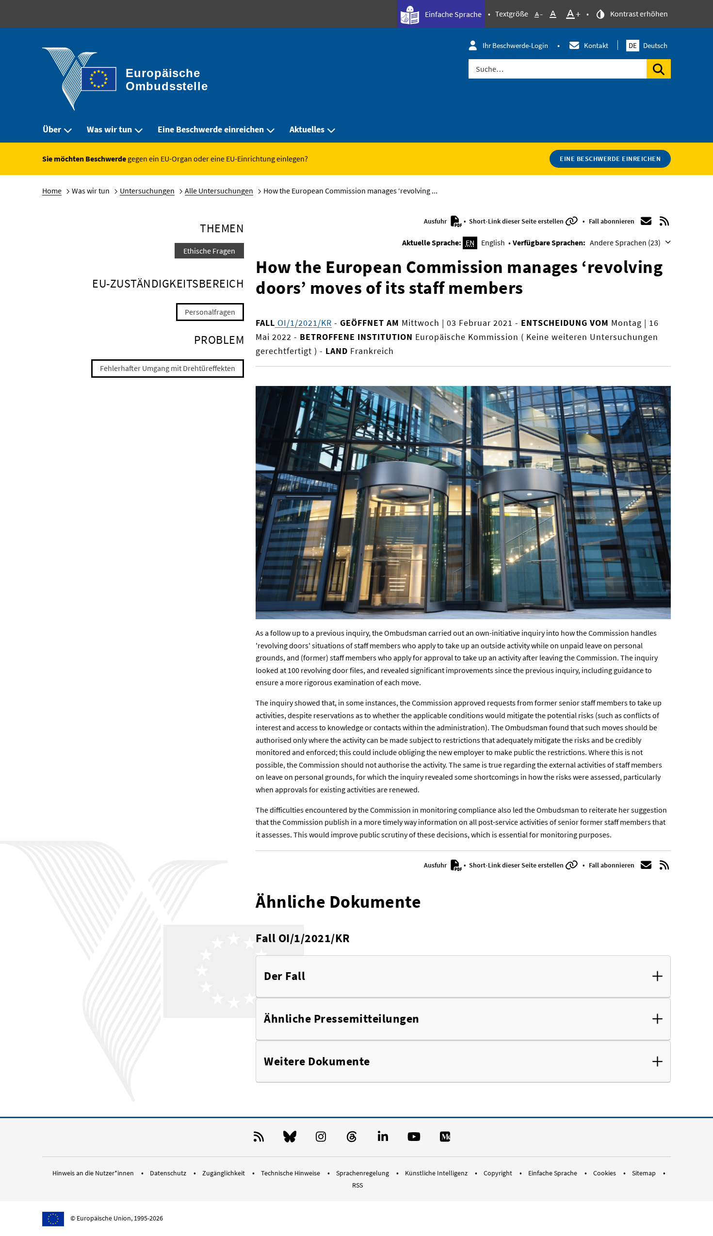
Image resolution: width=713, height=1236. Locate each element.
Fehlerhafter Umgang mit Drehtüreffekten (167, 368)
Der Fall (284, 976)
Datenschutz (169, 1173)
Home (52, 190)
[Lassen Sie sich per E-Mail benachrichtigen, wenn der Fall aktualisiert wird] (646, 221)
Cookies (605, 1173)
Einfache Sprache (452, 14)
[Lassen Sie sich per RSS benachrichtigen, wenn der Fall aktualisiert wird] (664, 221)
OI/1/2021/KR (303, 322)
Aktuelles (307, 129)
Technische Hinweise (291, 1173)
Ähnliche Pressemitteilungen (342, 1019)
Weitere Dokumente (317, 1062)
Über (52, 129)
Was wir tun (109, 129)
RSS (357, 1185)
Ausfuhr (436, 221)
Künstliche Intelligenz (437, 1173)
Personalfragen (210, 312)
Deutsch (648, 45)
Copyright (499, 1173)
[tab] (463, 976)
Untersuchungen (147, 190)
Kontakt (596, 45)
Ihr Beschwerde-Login (515, 45)
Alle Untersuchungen (219, 190)
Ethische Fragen (209, 251)
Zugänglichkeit (224, 1173)
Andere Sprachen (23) (626, 242)
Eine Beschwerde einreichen (211, 129)
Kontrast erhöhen (638, 13)
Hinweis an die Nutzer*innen (93, 1173)
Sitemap (644, 1173)
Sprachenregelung (363, 1173)
